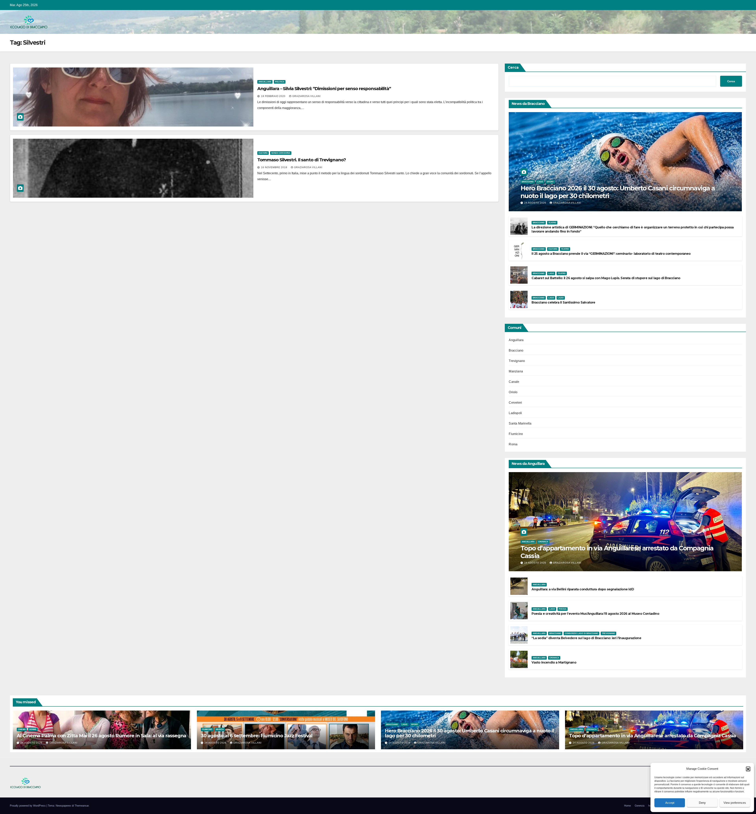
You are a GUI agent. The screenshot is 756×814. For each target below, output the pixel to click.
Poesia (562, 609)
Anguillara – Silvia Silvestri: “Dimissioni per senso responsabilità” (324, 88)
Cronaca (543, 542)
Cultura (263, 153)
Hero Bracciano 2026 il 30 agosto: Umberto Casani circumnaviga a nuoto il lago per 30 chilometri (618, 191)
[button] (748, 769)
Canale (514, 381)
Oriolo (513, 392)
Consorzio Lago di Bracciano (581, 633)
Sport (550, 182)
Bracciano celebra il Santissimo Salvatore (563, 302)
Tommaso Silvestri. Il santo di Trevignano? (301, 159)
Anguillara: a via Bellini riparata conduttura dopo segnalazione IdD (583, 589)
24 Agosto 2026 (535, 202)
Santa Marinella (520, 423)
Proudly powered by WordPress (28, 805)
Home (627, 805)
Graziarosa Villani (306, 96)
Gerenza (639, 805)
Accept (669, 802)
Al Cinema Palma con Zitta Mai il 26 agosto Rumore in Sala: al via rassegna (101, 735)
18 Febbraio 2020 (273, 96)
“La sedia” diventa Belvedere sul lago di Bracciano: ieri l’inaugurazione (586, 638)
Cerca (513, 67)
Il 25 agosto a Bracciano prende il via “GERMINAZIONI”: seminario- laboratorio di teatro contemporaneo (611, 254)
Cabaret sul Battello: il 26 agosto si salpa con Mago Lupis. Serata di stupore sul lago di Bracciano (606, 278)
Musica (220, 729)
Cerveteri (515, 402)
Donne (32, 729)
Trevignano (517, 361)
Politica (279, 82)
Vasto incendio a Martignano (554, 662)
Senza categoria (280, 153)
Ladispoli (515, 413)
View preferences (735, 802)
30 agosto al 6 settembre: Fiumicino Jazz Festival (256, 735)
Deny (702, 802)
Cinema (22, 729)
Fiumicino (516, 434)
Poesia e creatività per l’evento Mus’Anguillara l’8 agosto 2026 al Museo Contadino (595, 614)
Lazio (561, 298)
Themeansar (82, 805)
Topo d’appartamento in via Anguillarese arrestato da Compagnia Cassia (617, 551)
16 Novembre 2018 (274, 167)
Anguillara (264, 82)
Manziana (516, 371)
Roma (513, 444)
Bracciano (528, 182)
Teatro (552, 222)
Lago (540, 182)
